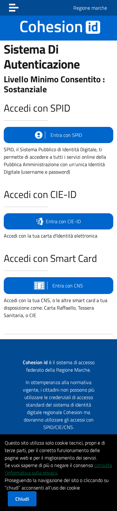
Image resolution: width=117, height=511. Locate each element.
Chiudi (22, 499)
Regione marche (90, 8)
